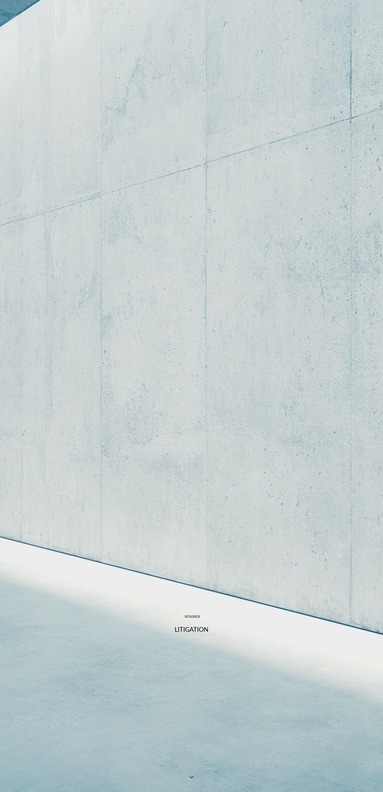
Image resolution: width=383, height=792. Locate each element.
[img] (191, 396)
